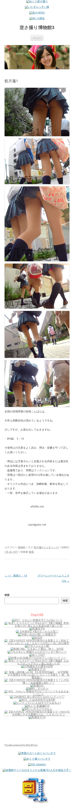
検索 (7, 595)
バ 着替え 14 (16, 575)
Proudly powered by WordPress (21, 744)
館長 (31, 552)
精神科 (21, 547)
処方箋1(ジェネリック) (46, 547)
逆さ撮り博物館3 (37, 27)
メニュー (37, 37)
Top (69, 803)
